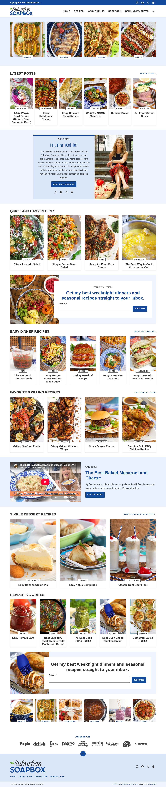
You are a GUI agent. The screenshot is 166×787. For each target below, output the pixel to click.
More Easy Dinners (144, 331)
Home (67, 11)
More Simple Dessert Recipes (139, 514)
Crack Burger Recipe (101, 446)
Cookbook (114, 11)
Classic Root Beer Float (132, 584)
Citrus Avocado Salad (27, 264)
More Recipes (147, 73)
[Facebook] (142, 2)
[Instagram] (137, 2)
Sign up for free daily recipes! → (26, 2)
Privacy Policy (117, 784)
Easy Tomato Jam (23, 637)
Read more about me (64, 184)
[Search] (153, 11)
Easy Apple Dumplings (83, 584)
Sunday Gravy (120, 113)
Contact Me (41, 777)
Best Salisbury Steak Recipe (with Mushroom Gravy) (53, 640)
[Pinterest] (153, 2)
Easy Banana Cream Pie (33, 584)
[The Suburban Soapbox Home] (21, 11)
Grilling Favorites (137, 11)
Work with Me (57, 777)
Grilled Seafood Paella (27, 446)
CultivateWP (152, 784)
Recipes (79, 11)
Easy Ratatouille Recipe (46, 116)
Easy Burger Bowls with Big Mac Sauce (53, 378)
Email (63, 304)
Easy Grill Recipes (144, 392)
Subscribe (140, 308)
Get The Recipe (95, 495)
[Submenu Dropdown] (84, 11)
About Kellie (96, 11)
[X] (148, 2)
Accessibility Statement (130, 784)
